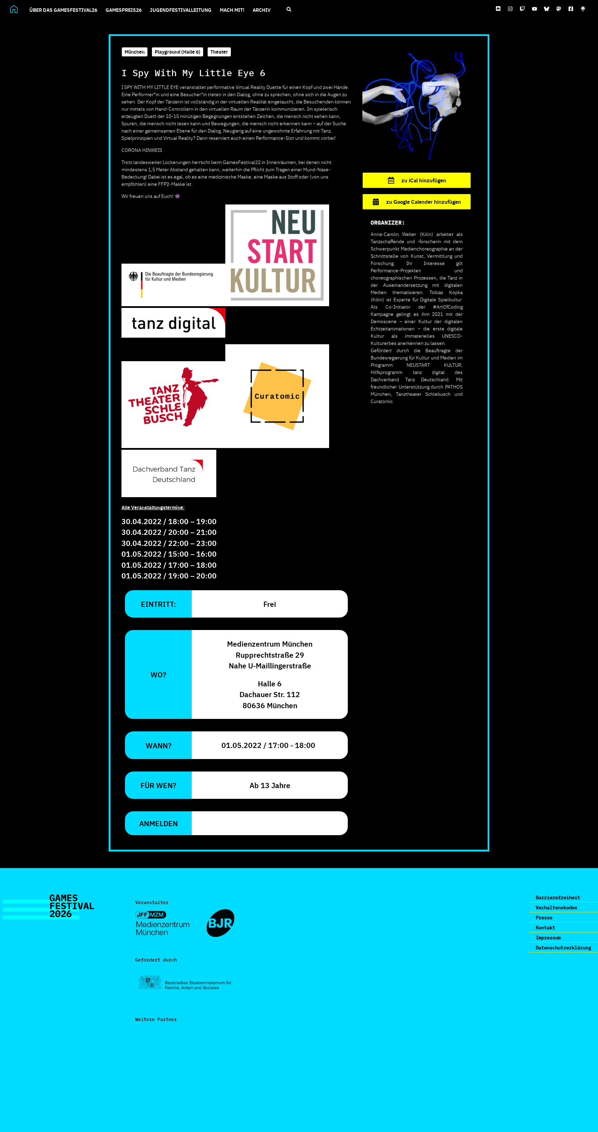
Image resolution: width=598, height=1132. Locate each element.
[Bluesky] (547, 9)
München (135, 51)
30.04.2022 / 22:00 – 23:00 (169, 543)
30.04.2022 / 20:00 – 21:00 (169, 532)
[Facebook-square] (571, 9)
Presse (544, 917)
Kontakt (545, 927)
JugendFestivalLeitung (180, 9)
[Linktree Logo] (583, 9)
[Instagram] (510, 9)
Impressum (548, 937)
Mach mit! (232, 9)
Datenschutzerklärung (563, 947)
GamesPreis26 (124, 9)
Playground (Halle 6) (177, 51)
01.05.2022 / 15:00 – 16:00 (169, 553)
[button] (289, 9)
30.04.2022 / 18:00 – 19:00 (169, 521)
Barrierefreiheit (558, 897)
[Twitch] (522, 9)
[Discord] (498, 9)
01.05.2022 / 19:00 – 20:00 (169, 575)
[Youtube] (534, 9)
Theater (219, 51)
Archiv (262, 9)
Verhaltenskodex (556, 907)
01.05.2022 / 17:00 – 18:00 (169, 564)
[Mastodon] (559, 9)
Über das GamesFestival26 (63, 9)
